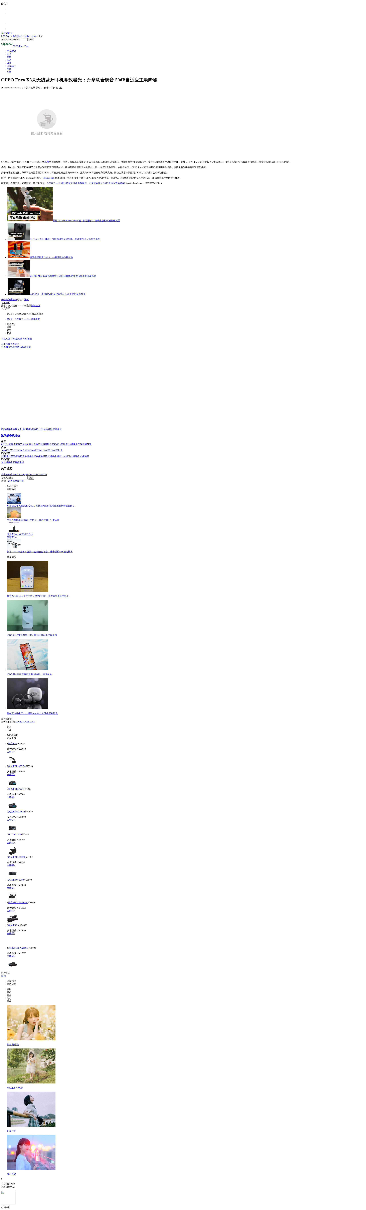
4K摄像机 (6, 456)
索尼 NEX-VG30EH (18, 902)
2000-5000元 (31, 450)
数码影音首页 (24, 347)
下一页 (6, 302)
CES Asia (38, 474)
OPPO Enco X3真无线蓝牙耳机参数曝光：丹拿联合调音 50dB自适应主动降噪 (85, 183)
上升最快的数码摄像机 (50, 429)
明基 (45, 444)
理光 (49, 444)
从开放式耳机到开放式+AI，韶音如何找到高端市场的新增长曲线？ (41, 506)
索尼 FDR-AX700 (16, 857)
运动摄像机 (28, 456)
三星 (22, 444)
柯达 (58, 444)
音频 (26, 36)
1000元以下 (7, 450)
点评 (9, 63)
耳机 (46, 162)
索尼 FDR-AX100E (18, 948)
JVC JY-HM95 (15, 834)
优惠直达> (12, 537)
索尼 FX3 (12, 743)
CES (45, 474)
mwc (32, 474)
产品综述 (11, 51)
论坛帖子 (11, 66)
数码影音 (17, 36)
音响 (33, 36)
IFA (28, 474)
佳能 (8, 444)
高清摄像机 (16, 456)
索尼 (18, 444)
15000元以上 (56, 450)
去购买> (11, 752)
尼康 (13, 444)
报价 (9, 60)
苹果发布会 (7, 474)
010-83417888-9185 (25, 721)
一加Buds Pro (47, 178)
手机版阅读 (16, 338)
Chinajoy (22, 474)
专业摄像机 (7, 462)
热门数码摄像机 (30, 429)
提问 (3, 976)
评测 (9, 69)
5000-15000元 (43, 450)
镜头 (10, 481)
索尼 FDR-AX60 (16, 789)
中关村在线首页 (9, 347)
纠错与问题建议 (9, 299)
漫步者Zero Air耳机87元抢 (20, 534)
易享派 (88, 444)
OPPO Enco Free (20, 46)
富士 (31, 444)
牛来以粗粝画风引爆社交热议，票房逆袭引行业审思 (33, 520)
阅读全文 (35, 305)
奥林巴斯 (38, 444)
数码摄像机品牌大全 (11, 429)
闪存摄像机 (39, 456)
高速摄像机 (51, 456)
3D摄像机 (84, 456)
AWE (15, 474)
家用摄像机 (18, 462)
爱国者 (64, 444)
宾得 (54, 444)
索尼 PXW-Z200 (16, 880)
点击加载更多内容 (10, 344)
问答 (9, 72)
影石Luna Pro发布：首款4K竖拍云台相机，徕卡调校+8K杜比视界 (40, 551)
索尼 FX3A (13, 925)
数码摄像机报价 (10, 435)
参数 (9, 57)
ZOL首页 (5, 36)
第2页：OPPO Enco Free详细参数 (23, 319)
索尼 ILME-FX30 (16, 811)
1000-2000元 (19, 450)
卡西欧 (16, 481)
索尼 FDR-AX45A (17, 766)
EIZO (3, 444)
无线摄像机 (73, 456)
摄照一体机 (62, 456)
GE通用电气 (74, 444)
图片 (9, 54)
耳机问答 (5, 338)
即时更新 (27, 338)
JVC (27, 444)
